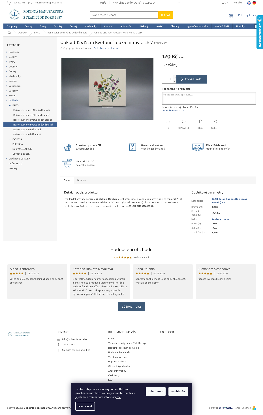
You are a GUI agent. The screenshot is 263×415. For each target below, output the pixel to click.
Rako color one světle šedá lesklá (31, 110)
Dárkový (13, 91)
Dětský (12, 71)
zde (118, 397)
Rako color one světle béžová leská (32, 120)
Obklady (13, 100)
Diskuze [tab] (81, 180)
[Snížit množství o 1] (174, 81)
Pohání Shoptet (242, 408)
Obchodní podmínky (119, 366)
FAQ (110, 380)
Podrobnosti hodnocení (106, 48)
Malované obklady (22, 149)
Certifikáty (114, 375)
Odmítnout (155, 391)
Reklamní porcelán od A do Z (123, 348)
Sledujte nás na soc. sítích (76, 350)
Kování (12, 95)
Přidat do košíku (194, 79)
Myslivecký (15, 76)
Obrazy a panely (21, 154)
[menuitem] (12, 26)
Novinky (13, 168)
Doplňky (13, 67)
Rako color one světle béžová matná (33, 125)
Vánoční (13, 81)
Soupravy (14, 52)
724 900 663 (68, 344)
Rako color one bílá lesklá (27, 129)
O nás (103, 3)
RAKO (15, 105)
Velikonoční (15, 86)
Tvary (12, 62)
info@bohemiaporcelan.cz (76, 339)
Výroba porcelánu (117, 357)
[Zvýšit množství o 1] (174, 77)
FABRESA (17, 139)
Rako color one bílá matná (27, 134)
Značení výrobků (117, 371)
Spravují (213, 408)
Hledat (165, 14)
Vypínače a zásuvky (19, 159)
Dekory (13, 57)
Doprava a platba (117, 361)
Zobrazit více (131, 306)
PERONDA (17, 144)
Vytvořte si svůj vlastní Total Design (134, 3)
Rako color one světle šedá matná (31, 115)
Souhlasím (178, 391)
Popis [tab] (67, 180)
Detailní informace (171, 110)
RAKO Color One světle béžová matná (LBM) (229, 200)
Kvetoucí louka (220, 219)
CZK (224, 3)
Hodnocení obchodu (131, 249)
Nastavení (85, 406)
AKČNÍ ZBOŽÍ (15, 163)
